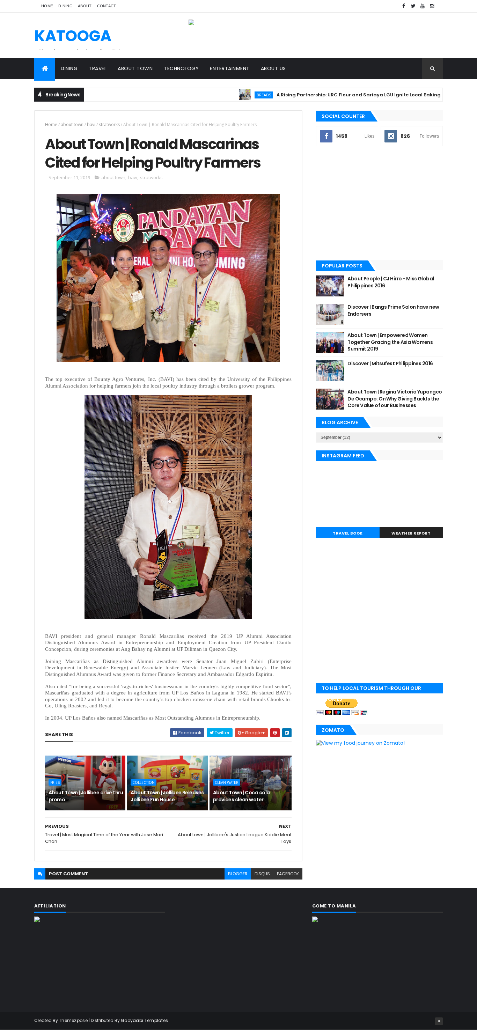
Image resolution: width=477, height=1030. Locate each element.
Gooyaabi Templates (144, 1020)
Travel (98, 68)
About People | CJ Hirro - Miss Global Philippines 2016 (390, 282)
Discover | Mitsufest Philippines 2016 (390, 363)
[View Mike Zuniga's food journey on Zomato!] (360, 743)
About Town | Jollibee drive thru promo (86, 796)
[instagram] (432, 6)
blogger (238, 874)
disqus (262, 874)
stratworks (109, 124)
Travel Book (348, 533)
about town (72, 124)
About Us (273, 68)
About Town (135, 68)
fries (55, 782)
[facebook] (404, 6)
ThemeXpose (73, 1020)
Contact (106, 6)
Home (47, 6)
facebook (288, 874)
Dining (65, 6)
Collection (143, 782)
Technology (181, 68)
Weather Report (411, 533)
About (85, 6)
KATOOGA (72, 35)
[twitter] (413, 6)
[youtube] (422, 6)
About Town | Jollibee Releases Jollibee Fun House (167, 796)
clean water (227, 782)
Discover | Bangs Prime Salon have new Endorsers (393, 310)
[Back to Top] (439, 1021)
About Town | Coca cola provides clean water (241, 796)
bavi (91, 124)
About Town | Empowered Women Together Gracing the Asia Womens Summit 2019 (390, 342)
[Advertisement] (379, 204)
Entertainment (230, 68)
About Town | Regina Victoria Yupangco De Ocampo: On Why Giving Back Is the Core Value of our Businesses (394, 398)
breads (242, 94)
